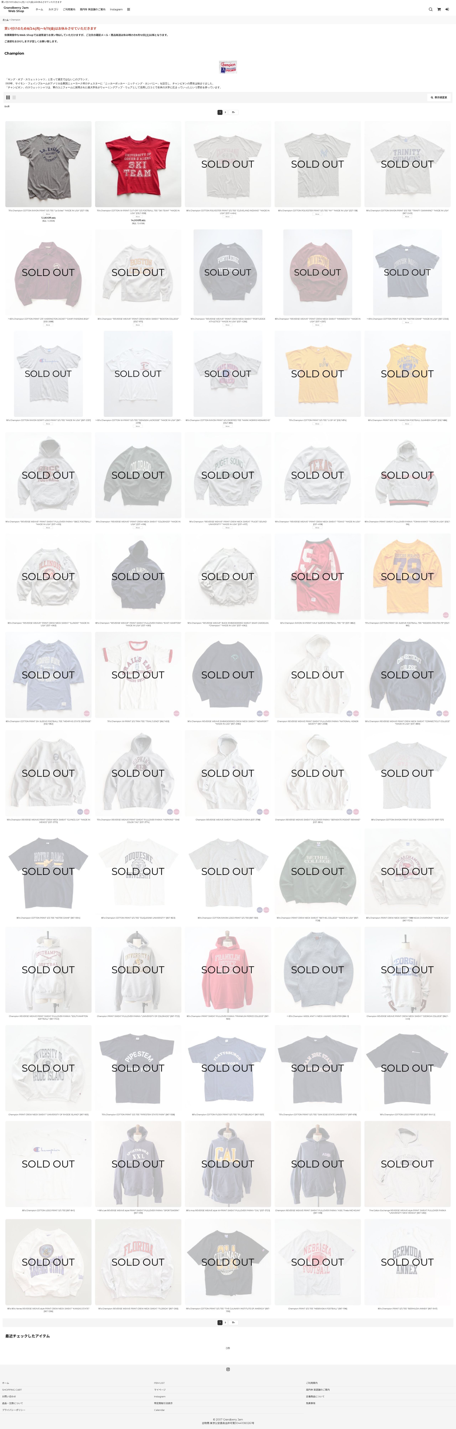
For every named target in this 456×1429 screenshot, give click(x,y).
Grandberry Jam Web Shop (16, 9)
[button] (129, 9)
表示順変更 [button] (441, 97)
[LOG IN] (447, 9)
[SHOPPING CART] (439, 9)
